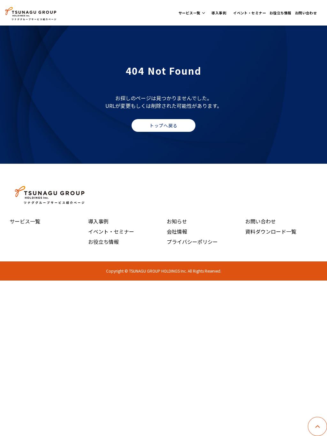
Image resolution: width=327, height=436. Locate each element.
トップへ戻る (163, 125)
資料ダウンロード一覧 (270, 231)
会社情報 (177, 231)
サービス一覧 (190, 12)
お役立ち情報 (281, 12)
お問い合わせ (306, 12)
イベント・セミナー (249, 12)
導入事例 (218, 12)
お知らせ (177, 221)
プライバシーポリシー (192, 241)
